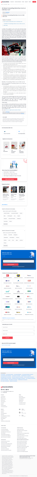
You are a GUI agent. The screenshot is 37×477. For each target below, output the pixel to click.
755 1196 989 (5, 392)
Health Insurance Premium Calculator (22, 435)
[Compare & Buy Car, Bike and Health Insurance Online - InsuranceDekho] (5, 2)
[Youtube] (3, 389)
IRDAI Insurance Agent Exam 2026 (22, 447)
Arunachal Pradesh (14, 213)
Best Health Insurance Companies (22, 430)
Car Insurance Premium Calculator (27, 374)
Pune (13, 240)
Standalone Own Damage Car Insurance (18, 378)
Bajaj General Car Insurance (22, 379)
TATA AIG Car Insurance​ (4, 379)
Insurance (11, 1)
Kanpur (5, 242)
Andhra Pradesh (6, 213)
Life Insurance (3, 400)
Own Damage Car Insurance (5, 434)
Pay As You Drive (7, 133)
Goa (15, 215)
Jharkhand (19, 218)
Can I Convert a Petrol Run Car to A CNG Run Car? (12, 21)
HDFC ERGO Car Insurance (13, 379)
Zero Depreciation (21, 133)
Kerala (10, 221)
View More (5, 223)
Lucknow (21, 240)
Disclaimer (2, 414)
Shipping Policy (21, 400)
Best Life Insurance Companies (5, 446)
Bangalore (15, 234)
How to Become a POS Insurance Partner (23, 446)
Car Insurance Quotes (13, 151)
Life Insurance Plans (4, 447)
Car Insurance (5, 151)
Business (2, 404)
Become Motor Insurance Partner (22, 442)
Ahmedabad (12, 237)
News (29, 1)
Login (34, 1)
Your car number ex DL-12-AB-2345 (9, 261)
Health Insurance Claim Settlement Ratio (23, 433)
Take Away (5, 25)
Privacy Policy (21, 396)
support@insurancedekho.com (8, 391)
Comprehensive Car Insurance (26, 375)
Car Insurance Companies (16, 375)
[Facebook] (1, 389)
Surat (9, 240)
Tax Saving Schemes (4, 406)
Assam (21, 213)
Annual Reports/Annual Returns (5, 415)
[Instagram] (4, 389)
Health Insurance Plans (20, 429)
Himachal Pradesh (12, 218)
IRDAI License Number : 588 (25, 457)
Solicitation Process (4, 417)
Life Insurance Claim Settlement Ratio (6, 443)
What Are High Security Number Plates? (13, 109)
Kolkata (5, 240)
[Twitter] (8, 389)
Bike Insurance (3, 397)
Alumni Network (3, 418)
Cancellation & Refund (22, 402)
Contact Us (2, 410)
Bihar (5, 215)
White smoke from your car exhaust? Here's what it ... (6, 195)
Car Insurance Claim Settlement (6, 375)
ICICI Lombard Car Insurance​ (30, 378)
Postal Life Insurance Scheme (5, 441)
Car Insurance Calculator (21, 151)
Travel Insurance (3, 405)
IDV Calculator (3, 433)
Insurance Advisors (18, 1)
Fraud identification (4, 413)
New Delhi (10, 234)
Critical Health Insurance (20, 434)
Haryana (5, 218)
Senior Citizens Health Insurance (22, 438)
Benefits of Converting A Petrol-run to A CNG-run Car (14, 23)
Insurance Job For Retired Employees (22, 451)
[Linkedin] (6, 389)
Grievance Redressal (22, 397)
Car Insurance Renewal (17, 374)
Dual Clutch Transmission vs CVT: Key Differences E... (22, 195)
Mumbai (5, 234)
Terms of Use (21, 401)
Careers (2, 419)
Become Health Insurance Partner (22, 443)
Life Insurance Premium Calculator (6, 450)
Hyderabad (6, 237)
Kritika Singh (7, 12)
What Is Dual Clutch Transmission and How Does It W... (14, 195)
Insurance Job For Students (21, 450)
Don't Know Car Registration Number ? (18, 266)
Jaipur (17, 240)
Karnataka (6, 221)
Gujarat (18, 215)
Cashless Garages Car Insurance (6, 378)
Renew (23, 1)
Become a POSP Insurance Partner (22, 441)
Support (26, 1)
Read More (22, 113)
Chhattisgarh (9, 215)
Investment (2, 402)
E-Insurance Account (22, 404)
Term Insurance (3, 401)
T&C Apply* (3, 255)
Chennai (17, 237)
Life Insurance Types (4, 442)
